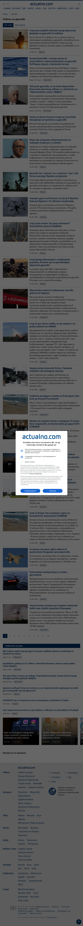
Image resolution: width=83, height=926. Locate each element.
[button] (41, 462)
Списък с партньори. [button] (35, 473)
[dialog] (41, 463)
